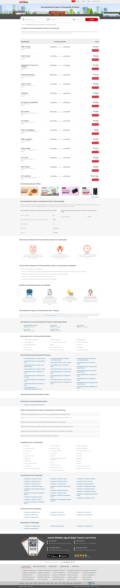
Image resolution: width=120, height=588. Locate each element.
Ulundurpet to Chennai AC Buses (32, 483)
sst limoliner (54, 325)
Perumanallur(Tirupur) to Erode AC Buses (61, 379)
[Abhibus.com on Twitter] (64, 562)
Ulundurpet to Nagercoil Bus (31, 517)
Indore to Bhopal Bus (73, 575)
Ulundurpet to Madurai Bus (31, 514)
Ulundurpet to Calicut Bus (57, 512)
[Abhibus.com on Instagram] (69, 562)
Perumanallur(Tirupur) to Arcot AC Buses (61, 362)
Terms (59, 583)
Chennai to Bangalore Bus (59, 572)
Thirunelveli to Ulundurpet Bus (84, 526)
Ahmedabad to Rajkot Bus (44, 577)
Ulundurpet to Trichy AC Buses (58, 483)
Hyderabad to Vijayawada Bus (45, 570)
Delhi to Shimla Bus (72, 579)
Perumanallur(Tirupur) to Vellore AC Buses (35, 358)
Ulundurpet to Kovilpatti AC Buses (33, 478)
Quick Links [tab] (75, 566)
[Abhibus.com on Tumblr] (72, 562)
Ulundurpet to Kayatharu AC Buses (59, 490)
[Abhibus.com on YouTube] (67, 562)
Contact (35, 583)
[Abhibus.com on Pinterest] (74, 562)
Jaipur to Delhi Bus (87, 577)
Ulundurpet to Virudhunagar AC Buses (86, 486)
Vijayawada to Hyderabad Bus (90, 570)
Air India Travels (55, 329)
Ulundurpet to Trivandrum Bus (84, 514)
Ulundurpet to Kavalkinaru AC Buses (33, 497)
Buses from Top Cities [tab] (39, 566)
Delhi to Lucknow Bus (43, 579)
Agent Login (69, 583)
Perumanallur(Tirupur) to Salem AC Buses (61, 369)
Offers (88, 1)
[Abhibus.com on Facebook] (62, 562)
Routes (26, 583)
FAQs (56, 583)
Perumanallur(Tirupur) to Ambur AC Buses (34, 369)
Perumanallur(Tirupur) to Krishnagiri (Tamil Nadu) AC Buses (60, 359)
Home (22, 24)
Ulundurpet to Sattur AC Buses (85, 481)
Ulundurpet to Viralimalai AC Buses (86, 489)
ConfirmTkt (30, 586)
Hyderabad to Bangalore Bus (29, 570)
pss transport (80, 325)
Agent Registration (77, 583)
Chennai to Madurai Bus (73, 572)
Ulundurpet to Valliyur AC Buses (59, 493)
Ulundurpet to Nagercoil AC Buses (33, 499)
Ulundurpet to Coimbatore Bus (32, 512)
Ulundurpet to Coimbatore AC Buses (86, 478)
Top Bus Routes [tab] (26, 566)
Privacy (63, 583)
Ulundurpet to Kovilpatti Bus (58, 514)
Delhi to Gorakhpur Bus (58, 579)
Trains (78, 1)
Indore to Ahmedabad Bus (89, 575)
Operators (21, 583)
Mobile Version (41, 583)
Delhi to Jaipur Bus (87, 579)
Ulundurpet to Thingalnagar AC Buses (86, 491)
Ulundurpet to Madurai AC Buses (59, 481)
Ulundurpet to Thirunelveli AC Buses (33, 486)
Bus (73, 1)
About (31, 583)
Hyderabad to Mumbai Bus (59, 570)
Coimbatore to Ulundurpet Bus (32, 526)
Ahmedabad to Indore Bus (59, 577)
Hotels (83, 1)
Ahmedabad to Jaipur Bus (28, 577)
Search (92, 19)
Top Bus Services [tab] (64, 566)
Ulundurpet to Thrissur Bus (84, 512)
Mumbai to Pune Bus (27, 575)
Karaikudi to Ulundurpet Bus (31, 528)
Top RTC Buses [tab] (53, 566)
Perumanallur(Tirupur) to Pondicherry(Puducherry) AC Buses (33, 388)
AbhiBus (21, 586)
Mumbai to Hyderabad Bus (44, 575)
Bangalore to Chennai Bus (44, 572)
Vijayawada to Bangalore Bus (74, 570)
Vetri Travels (27, 329)
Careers (47, 583)
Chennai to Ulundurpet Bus (57, 526)
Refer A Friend (96, 1)
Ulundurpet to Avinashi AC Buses (32, 481)
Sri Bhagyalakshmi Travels (31, 325)
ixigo (25, 586)
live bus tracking (51, 315)
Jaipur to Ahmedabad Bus (28, 579)
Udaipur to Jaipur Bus (73, 577)
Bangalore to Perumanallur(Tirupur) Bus (34, 404)
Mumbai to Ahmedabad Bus (59, 575)
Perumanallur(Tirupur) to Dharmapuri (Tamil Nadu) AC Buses (86, 359)
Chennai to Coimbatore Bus (89, 572)
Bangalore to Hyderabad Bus (29, 572)
